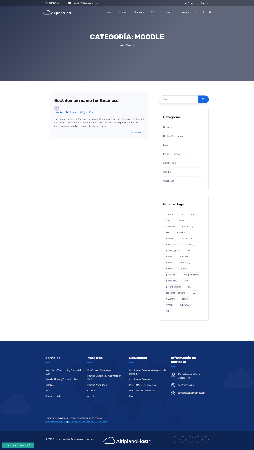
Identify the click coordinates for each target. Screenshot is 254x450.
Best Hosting (187, 226)
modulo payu (185, 263)
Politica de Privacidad (56, 421)
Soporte (205, 3)
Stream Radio (169, 163)
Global (190, 250)
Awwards (170, 226)
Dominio (49, 385)
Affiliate (91, 396)
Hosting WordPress (97, 385)
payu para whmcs (191, 275)
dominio (169, 238)
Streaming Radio (53, 396)
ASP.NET (181, 220)
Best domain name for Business (86, 100)
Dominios (139, 12)
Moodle (72, 112)
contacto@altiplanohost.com (85, 3)
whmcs (169, 305)
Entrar (190, 3)
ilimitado (184, 256)
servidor (185, 299)
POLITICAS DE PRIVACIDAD (143, 385)
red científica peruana (175, 293)
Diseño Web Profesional (99, 370)
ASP (168, 220)
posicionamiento (173, 287)
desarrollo (181, 232)
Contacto (91, 390)
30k (192, 214)
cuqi (168, 232)
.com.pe (169, 214)
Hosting (123, 12)
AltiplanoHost (88, 439)
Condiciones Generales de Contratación (87, 421)
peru (186, 281)
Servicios (184, 12)
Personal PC (171, 281)
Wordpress (168, 181)
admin (59, 112)
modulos (170, 269)
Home (122, 45)
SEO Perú (170, 299)
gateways (190, 244)
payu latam (171, 275)
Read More (136, 132)
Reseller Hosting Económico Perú (61, 379)
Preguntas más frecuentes (142, 390)
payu (183, 269)
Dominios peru (172, 244)
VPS (153, 12)
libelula (169, 263)
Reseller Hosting (171, 154)
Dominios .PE (186, 238)
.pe (182, 214)
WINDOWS (184, 305)
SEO (195, 293)
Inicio (109, 12)
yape (168, 311)
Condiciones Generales (140, 379)
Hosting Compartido (173, 136)
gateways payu (173, 250)
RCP (190, 287)
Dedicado (167, 12)
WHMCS (167, 172)
